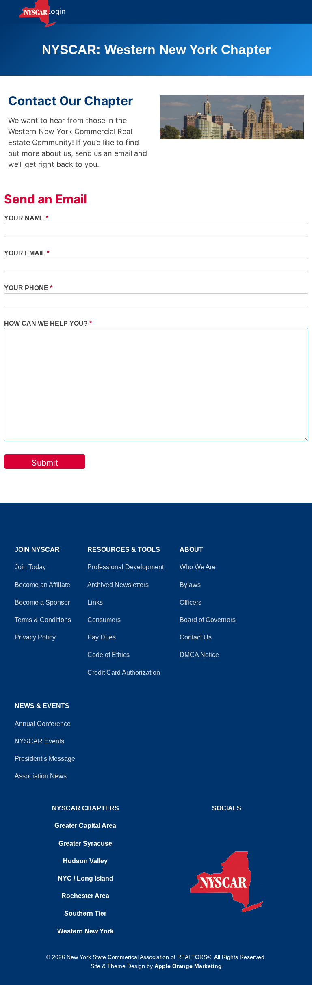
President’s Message (45, 758)
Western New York (85, 931)
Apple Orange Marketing (188, 966)
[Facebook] (223, 823)
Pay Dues (101, 637)
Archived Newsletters (118, 584)
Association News (41, 776)
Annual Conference (43, 723)
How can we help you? (48, 323)
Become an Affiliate (42, 584)
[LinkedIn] (231, 823)
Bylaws (190, 584)
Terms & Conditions (43, 619)
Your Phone (28, 288)
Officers (191, 602)
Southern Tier (85, 913)
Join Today (30, 567)
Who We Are (198, 567)
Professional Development (125, 567)
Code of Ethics (108, 654)
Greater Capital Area (85, 825)
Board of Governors (208, 619)
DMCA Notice (199, 654)
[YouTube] (227, 823)
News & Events (42, 705)
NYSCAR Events (39, 741)
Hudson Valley (85, 861)
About (191, 549)
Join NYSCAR (37, 549)
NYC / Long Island (85, 878)
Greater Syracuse (85, 843)
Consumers (104, 619)
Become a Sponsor (42, 602)
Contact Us (196, 637)
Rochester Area (85, 895)
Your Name (26, 218)
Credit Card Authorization (123, 672)
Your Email (26, 253)
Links (95, 602)
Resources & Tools (123, 549)
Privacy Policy (35, 637)
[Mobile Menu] (304, 7)
